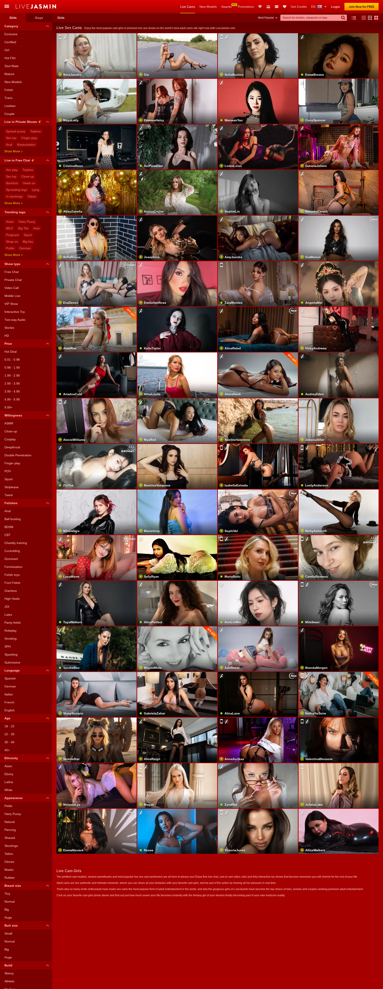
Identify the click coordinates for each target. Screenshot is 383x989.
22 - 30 (9, 734)
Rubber (9, 877)
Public (10, 248)
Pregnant (12, 235)
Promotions (246, 6)
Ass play (12, 170)
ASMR (8, 423)
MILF (9, 228)
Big (6, 909)
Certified (10, 42)
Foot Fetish (12, 582)
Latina (8, 782)
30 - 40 (9, 742)
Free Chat (11, 272)
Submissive (12, 662)
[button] (363, 18)
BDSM (8, 527)
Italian (8, 694)
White (8, 790)
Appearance (13, 798)
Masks (9, 869)
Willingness (13, 415)
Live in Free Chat (17, 160)
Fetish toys (12, 575)
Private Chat (13, 280)
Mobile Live (12, 296)
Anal (9, 144)
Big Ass (28, 241)
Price (8, 343)
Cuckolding (12, 551)
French (9, 702)
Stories (9, 327)
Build (8, 965)
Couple (9, 114)
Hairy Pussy (27, 221)
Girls (13, 17)
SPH (7, 646)
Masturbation (26, 144)
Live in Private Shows (20, 122)
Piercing (10, 830)
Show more (12, 151)
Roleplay (10, 630)
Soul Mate (11, 66)
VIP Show (11, 304)
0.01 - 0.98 (12, 359)
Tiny (7, 893)
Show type (12, 264)
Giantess (10, 590)
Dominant (11, 559)
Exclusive (11, 34)
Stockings (11, 846)
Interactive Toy (14, 312)
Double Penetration (17, 455)
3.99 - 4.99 (12, 391)
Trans (8, 98)
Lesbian (10, 106)
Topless (35, 131)
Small (8, 933)
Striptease (11, 487)
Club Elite (260, 6)
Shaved (9, 838)
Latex (8, 614)
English (9, 710)
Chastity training (15, 543)
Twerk (8, 495)
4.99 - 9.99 (12, 399)
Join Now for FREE (361, 6)
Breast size (12, 885)
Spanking (11, 654)
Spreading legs (16, 190)
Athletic (9, 981)
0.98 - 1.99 (12, 367)
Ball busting (12, 519)
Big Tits (23, 228)
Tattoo (31, 196)
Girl (6, 50)
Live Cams (187, 6)
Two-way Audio (14, 319)
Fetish (8, 90)
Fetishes (11, 503)
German (25, 248)
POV (7, 471)
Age (7, 718)
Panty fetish (12, 622)
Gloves (9, 861)
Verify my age (177, 519)
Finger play (29, 138)
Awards (226, 6)
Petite (8, 806)
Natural (9, 822)
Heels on (29, 183)
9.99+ (8, 407)
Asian (10, 221)
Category (11, 26)
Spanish (10, 678)
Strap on (12, 241)
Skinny (9, 973)
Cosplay (10, 439)
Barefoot (12, 183)
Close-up (27, 176)
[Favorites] (284, 6)
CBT (7, 535)
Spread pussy (15, 131)
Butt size (11, 925)
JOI (6, 606)
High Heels (12, 598)
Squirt (28, 235)
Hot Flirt (10, 58)
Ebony (8, 774)
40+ (7, 750)
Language (12, 670)
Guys (39, 17)
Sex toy (11, 138)
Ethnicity (11, 758)
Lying (35, 190)
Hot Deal (10, 351)
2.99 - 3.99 (12, 383)
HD (6, 335)
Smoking (10, 638)
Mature (9, 74)
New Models (208, 6)
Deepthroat (12, 447)
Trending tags (14, 212)
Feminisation (13, 567)
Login (335, 6)
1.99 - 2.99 (12, 375)
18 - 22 (9, 726)
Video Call (11, 288)
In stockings (14, 196)
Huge (8, 917)
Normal (9, 901)
